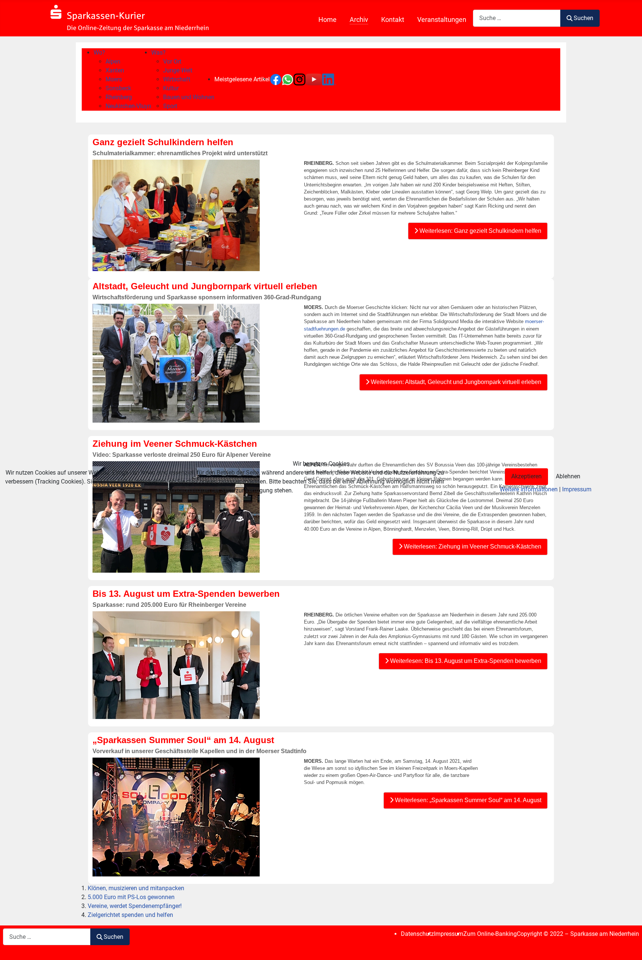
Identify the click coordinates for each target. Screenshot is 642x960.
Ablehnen (568, 476)
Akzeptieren (526, 476)
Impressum (576, 489)
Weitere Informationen (529, 489)
